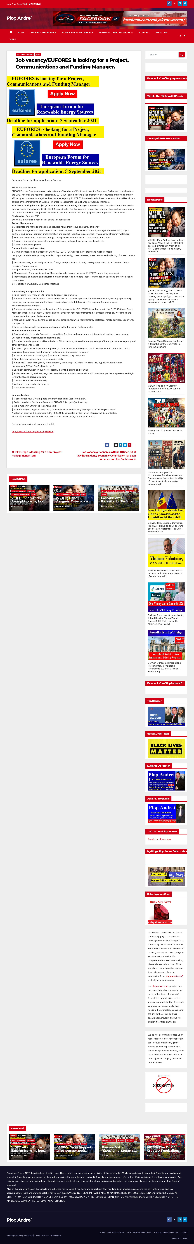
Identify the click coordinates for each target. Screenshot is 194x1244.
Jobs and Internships (43, 32)
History (129, 491)
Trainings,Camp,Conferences (116, 32)
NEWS (38, 54)
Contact (144, 32)
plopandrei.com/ (174, 976)
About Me (161, 32)
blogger (31, 491)
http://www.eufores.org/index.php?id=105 (32, 431)
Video (13, 39)
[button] (180, 35)
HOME (21, 32)
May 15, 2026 (110, 1155)
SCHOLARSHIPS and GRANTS (77, 32)
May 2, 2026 (155, 1155)
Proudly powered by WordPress (20, 1235)
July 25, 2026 (20, 1155)
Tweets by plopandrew (159, 839)
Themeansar (56, 1235)
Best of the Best (18, 491)
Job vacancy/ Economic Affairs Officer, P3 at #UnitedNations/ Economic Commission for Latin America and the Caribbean (106, 455)
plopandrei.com (160, 986)
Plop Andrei (19, 18)
